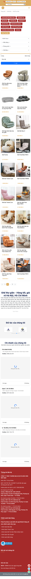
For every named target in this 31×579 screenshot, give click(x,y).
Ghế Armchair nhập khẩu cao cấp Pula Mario (22, 85)
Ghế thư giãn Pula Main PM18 (22, 203)
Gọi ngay (5, 383)
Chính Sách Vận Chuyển (7, 534)
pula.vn (26, 574)
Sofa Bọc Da (13, 20)
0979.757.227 (8, 508)
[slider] (1, 53)
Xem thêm (15, 311)
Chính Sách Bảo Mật (6, 527)
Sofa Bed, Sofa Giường (7, 30)
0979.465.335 (10, 393)
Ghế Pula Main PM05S (23, 178)
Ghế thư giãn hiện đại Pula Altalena (22, 227)
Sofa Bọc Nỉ (22, 20)
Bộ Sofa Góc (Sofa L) (16, 23)
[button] (14, 333)
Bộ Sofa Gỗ (4, 20)
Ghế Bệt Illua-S (21, 131)
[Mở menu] (29, 8)
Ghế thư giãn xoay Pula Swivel (7, 84)
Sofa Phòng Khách (16, 26)
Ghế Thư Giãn (16, 11)
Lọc (16, 63)
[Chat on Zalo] (29, 568)
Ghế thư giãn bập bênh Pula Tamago (22, 250)
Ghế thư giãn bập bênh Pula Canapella (7, 227)
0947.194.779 (10, 432)
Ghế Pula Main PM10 (22, 274)
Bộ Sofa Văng (5, 23)
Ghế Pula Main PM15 (22, 154)
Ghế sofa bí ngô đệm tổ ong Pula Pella (7, 107)
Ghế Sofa (9, 11)
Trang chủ (3, 11)
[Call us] (29, 565)
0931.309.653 (16, 492)
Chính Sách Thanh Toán (7, 529)
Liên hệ (14, 1)
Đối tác (19, 1)
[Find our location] (29, 572)
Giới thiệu (23, 1)
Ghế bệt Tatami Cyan (7, 178)
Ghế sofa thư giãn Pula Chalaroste (7, 250)
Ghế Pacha (5, 154)
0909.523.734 (16, 500)
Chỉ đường (26, 383)
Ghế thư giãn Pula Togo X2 (6, 274)
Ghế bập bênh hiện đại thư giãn (8, 131)
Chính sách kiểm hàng (7, 537)
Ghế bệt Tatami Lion (7, 202)
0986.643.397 (10, 353)
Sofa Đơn (18, 30)
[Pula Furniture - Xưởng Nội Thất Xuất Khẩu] (3, 8)
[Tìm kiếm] (24, 4)
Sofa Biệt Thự (21, 17)
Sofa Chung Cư (5, 26)
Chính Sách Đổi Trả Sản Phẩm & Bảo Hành (12, 532)
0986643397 (8, 1)
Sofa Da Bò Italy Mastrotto (8, 17)
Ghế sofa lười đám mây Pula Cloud (22, 107)
